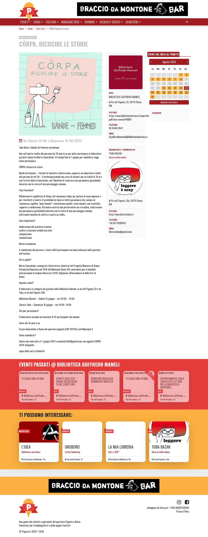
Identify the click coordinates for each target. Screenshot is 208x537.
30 (186, 92)
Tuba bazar (115, 153)
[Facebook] (187, 502)
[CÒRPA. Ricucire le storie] (60, 94)
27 (169, 92)
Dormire (90, 22)
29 (181, 92)
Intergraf (164, 508)
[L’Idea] (39, 432)
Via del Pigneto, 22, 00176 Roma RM (125, 104)
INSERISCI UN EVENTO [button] (169, 102)
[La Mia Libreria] (126, 432)
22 (181, 88)
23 (186, 88)
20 (169, 88)
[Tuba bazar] (169, 432)
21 (175, 88)
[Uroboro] (82, 432)
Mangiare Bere (70, 22)
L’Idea (26, 447)
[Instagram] (181, 502)
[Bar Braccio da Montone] (133, 9)
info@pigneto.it (40, 525)
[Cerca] (187, 21)
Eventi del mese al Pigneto (163, 54)
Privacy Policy (182, 511)
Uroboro (72, 447)
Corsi (37, 22)
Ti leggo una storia (32, 379)
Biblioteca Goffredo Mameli (124, 97)
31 (152, 97)
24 (152, 92)
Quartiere (132, 22)
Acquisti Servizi (110, 22)
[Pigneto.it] (28, 9)
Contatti (66, 525)
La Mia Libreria (120, 447)
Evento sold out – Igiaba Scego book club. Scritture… (66, 381)
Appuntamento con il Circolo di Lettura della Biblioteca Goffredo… (172, 383)
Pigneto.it (26, 531)
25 (158, 92)
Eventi (24, 22)
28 (175, 92)
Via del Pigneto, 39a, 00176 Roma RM (126, 202)
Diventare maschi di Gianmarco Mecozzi (102, 380)
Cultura (51, 22)
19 (164, 88)
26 (164, 92)
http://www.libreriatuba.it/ (121, 214)
